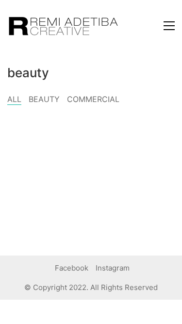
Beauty (44, 99)
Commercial (93, 99)
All (14, 99)
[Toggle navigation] (169, 26)
